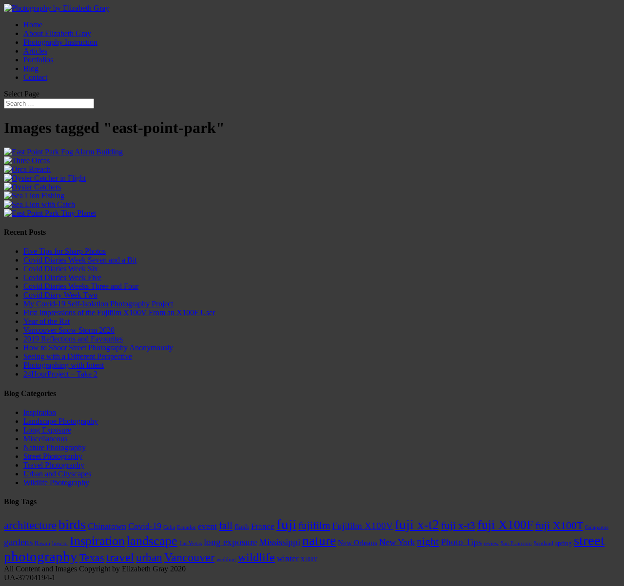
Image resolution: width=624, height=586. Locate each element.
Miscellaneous (45, 439)
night (428, 541)
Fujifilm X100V (362, 526)
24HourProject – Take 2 (60, 374)
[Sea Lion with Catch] (39, 204)
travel (120, 557)
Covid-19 (144, 526)
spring (563, 543)
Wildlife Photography (56, 482)
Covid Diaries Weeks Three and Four (80, 286)
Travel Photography (53, 465)
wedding (226, 559)
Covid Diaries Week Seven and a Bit (79, 260)
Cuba (169, 527)
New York (397, 542)
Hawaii (42, 543)
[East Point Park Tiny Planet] (50, 213)
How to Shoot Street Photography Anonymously (98, 347)
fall (226, 525)
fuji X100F (505, 525)
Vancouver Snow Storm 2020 (69, 330)
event (207, 526)
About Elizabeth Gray (57, 33)
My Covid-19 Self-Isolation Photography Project (98, 304)
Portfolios (38, 60)
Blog (31, 68)
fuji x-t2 (417, 524)
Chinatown (107, 526)
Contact (35, 77)
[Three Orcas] (27, 160)
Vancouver (189, 557)
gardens (18, 542)
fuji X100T (559, 525)
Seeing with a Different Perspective (77, 356)
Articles (35, 51)
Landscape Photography (60, 421)
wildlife (256, 557)
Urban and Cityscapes (57, 474)
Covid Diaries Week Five (62, 277)
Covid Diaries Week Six (60, 269)
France (262, 526)
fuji (286, 524)
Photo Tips (461, 542)
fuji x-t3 (458, 525)
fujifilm (314, 525)
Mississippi (279, 542)
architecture (30, 525)
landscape (152, 541)
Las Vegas (190, 543)
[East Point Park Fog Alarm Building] (63, 152)
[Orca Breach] (27, 169)
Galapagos (596, 527)
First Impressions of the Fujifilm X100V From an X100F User (119, 312)
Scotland (543, 543)
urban (149, 557)
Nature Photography (54, 447)
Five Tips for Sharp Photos (64, 251)
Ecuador (186, 527)
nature (319, 540)
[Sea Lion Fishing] (34, 195)
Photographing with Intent (63, 365)
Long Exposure (47, 430)
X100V (309, 559)
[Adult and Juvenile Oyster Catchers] (32, 187)
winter (288, 558)
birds (72, 524)
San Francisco (516, 543)
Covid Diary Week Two (60, 295)
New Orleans (357, 543)
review (491, 543)
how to (60, 543)
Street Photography (52, 456)
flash (241, 526)
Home (32, 24)
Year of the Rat (46, 321)
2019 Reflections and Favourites (73, 339)
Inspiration (39, 412)
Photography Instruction (60, 42)
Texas (91, 557)
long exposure (230, 542)
